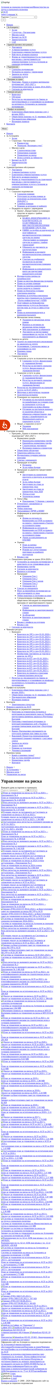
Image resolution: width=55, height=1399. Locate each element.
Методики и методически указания (33, 392)
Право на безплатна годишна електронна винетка (30, 292)
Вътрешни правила (20, 121)
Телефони (17, 1376)
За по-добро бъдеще (31, 467)
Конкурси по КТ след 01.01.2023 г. (33, 666)
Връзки (43, 1371)
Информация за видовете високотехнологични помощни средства (36, 254)
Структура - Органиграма (23, 32)
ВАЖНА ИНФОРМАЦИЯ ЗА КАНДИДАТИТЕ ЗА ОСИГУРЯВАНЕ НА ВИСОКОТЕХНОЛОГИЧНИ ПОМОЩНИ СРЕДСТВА (36, 223)
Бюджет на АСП (19, 37)
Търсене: (5, 17)
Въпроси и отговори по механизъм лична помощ (33, 325)
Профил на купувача (15, 109)
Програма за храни (15, 79)
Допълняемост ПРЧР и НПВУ (30, 511)
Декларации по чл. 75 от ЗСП (19, 1371)
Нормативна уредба (26, 566)
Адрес (13, 1373)
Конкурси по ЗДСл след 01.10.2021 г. (34, 646)
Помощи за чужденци (22, 748)
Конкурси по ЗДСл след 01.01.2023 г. (34, 641)
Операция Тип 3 (29, 583)
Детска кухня (28, 494)
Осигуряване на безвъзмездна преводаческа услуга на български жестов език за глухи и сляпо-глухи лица (33, 306)
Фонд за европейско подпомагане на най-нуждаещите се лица (33, 592)
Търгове (36, 1371)
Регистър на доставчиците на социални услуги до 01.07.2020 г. (35, 388)
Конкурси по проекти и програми (32, 673)
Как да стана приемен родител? (26, 758)
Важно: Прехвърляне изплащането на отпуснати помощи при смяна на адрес (29, 732)
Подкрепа (26, 465)
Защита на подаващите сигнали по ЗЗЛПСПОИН (22, 1362)
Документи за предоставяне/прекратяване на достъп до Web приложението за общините (36, 334)
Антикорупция (27, 1369)
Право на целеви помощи (28, 283)
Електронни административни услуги (29, 52)
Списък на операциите (27, 588)
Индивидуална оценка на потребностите (28, 277)
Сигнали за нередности (22, 89)
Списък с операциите (27, 460)
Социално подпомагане (22, 69)
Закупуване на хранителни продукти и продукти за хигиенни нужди (38, 477)
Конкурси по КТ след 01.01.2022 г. (33, 668)
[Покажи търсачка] (2, 20)
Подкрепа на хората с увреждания (27, 72)
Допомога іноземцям (21, 750)
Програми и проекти (10, 1369)
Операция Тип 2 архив (32, 581)
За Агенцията (12, 27)
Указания (26, 426)
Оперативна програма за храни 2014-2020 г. (32, 87)
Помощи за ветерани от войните (32, 206)
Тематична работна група (28, 453)
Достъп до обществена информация (23, 1365)
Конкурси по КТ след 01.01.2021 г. (33, 670)
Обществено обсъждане (28, 450)
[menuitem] (33, 30)
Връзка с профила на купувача (31, 622)
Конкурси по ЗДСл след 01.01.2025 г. (34, 637)
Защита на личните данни (23, 1361)
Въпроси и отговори (26, 571)
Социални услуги (20, 77)
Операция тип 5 (29, 586)
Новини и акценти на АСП (18, 707)
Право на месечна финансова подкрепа (35, 281)
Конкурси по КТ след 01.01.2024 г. (33, 663)
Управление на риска (26, 155)
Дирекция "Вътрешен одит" (30, 145)
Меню (4, 129)
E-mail (14, 1378)
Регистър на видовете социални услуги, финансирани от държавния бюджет (37, 368)
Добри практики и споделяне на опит (34, 595)
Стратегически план (26, 150)
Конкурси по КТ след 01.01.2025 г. (33, 661)
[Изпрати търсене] (36, 17)
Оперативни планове (26, 153)
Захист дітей (17, 745)
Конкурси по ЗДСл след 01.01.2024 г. (34, 639)
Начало (9, 25)
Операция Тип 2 (29, 579)
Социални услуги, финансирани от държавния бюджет (37, 362)
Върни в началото (9, 1381)
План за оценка (29, 545)
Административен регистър (30, 675)
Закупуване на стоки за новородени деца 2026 (33, 490)
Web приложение (30, 428)
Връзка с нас (23, 557)
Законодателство (19, 39)
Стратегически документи (34, 445)
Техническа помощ (31, 496)
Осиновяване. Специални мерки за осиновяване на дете (33, 347)
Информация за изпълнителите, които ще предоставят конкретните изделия (36, 271)
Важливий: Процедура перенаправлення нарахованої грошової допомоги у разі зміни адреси (32, 738)
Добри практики (24, 508)
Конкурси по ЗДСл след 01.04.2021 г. (34, 649)
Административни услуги (24, 50)
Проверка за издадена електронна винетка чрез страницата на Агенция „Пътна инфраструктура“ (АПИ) (34, 298)
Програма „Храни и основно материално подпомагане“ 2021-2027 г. (30, 83)
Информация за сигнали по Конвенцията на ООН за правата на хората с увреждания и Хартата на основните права (38, 531)
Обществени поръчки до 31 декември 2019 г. (32, 116)
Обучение (16, 97)
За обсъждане (28, 615)
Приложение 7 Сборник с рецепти (38, 501)
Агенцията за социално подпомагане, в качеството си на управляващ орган (35, 563)
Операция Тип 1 (29, 576)
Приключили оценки (32, 547)
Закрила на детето (20, 74)
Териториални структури (23, 704)
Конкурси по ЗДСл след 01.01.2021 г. (34, 651)
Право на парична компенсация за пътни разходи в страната (32, 287)
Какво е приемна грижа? (23, 755)
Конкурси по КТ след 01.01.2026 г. (33, 658)
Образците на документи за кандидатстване (35, 248)
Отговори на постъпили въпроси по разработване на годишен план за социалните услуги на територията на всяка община (37, 403)
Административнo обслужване (19, 45)
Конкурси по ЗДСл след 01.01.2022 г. (34, 644)
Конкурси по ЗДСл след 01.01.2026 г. (34, 634)
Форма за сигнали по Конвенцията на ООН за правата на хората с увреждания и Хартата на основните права (38, 522)
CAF (14, 42)
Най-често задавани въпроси (25, 54)
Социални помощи (25, 194)
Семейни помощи (25, 203)
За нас (14, 30)
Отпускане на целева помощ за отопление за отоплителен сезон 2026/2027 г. (32, 198)
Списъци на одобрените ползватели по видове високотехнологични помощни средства (36, 263)
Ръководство (23, 143)
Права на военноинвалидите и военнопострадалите (31, 313)
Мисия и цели (18, 35)
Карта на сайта (31, 1366)
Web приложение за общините (36, 329)
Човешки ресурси (14, 92)
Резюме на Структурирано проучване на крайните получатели (34, 552)
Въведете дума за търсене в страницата (19, 787)
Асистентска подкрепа (27, 395)
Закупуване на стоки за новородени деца (33, 485)
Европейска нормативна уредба (36, 443)
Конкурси (16, 94)
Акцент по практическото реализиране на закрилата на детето (35, 342)
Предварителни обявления (24, 119)
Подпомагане (12, 67)
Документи (17, 47)
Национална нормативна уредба (37, 441)
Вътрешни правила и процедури (37, 448)
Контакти (10, 124)
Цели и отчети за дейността (29, 157)
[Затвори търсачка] (5, 20)
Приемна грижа (24, 351)
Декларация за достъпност (19, 1359)
